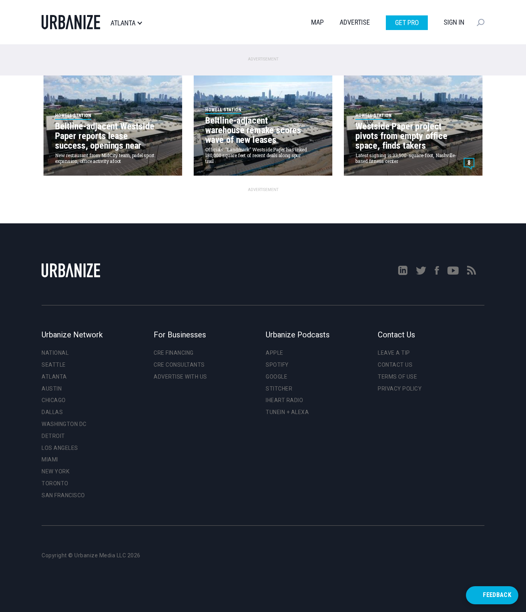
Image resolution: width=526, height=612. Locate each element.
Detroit (53, 436)
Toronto (55, 483)
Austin (52, 389)
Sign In (454, 22)
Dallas (52, 412)
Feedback (497, 595)
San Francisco (63, 495)
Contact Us (395, 365)
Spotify (277, 365)
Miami (50, 459)
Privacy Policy (400, 389)
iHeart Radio (284, 400)
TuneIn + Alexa (287, 412)
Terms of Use (397, 377)
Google (276, 377)
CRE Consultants (179, 365)
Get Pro (407, 22)
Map (317, 22)
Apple (274, 353)
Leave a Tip (394, 353)
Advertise (355, 22)
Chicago (54, 400)
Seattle (54, 365)
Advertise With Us (180, 377)
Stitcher (279, 389)
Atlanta (123, 23)
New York (55, 471)
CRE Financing (174, 353)
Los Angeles (60, 448)
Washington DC (64, 424)
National (55, 353)
